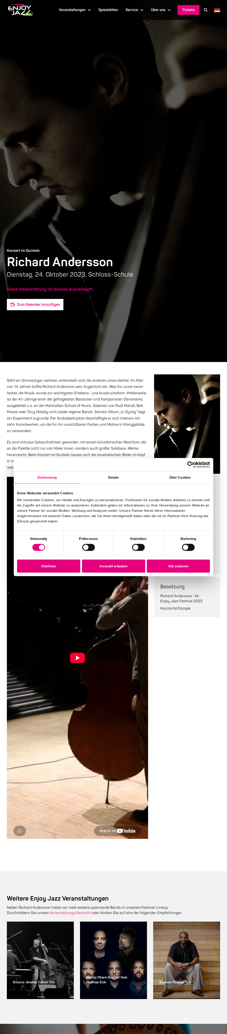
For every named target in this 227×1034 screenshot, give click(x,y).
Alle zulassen (178, 566)
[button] (205, 10)
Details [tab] (113, 477)
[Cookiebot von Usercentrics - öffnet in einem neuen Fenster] (190, 464)
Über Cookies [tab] (180, 477)
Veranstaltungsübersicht (70, 913)
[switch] (88, 547)
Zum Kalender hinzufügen (38, 304)
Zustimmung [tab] (47, 477)
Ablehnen (48, 566)
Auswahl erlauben (113, 566)
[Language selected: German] (216, 10)
